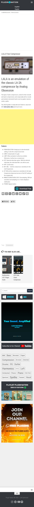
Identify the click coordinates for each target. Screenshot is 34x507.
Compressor (5, 12)
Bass (9, 355)
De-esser (18, 360)
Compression (9, 245)
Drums (5, 364)
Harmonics (8, 368)
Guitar (17, 364)
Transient (21, 377)
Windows (6, 201)
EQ (11, 364)
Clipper (23, 355)
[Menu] (31, 2)
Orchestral (5, 373)
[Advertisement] (17, 33)
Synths (13, 377)
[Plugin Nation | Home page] (12, 2)
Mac (14, 201)
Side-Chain (28, 373)
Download (24, 188)
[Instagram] (12, 502)
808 (3, 355)
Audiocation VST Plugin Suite (5, 277)
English (17, 9)
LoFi (23, 368)
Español (17, 7)
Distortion (26, 360)
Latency (17, 368)
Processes (14, 12)
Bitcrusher (16, 355)
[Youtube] (18, 502)
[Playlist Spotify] (22, 502)
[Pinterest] (15, 502)
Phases (13, 373)
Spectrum (5, 377)
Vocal (28, 377)
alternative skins (9, 107)
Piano (20, 373)
